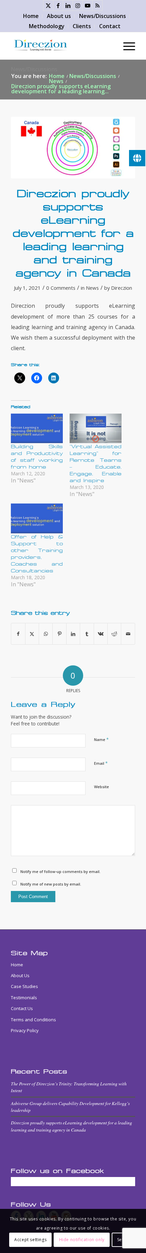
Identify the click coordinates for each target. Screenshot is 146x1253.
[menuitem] (31, 16)
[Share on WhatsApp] (45, 633)
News (92, 287)
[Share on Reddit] (114, 633)
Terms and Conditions (33, 1020)
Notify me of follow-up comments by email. (60, 871)
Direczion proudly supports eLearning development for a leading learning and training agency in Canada (71, 1126)
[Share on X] (32, 633)
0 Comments (60, 287)
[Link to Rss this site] (97, 5)
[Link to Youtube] (87, 5)
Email (101, 763)
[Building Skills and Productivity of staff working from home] (37, 428)
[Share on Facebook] (18, 633)
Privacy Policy (25, 1030)
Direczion (121, 287)
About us (59, 16)
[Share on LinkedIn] (73, 633)
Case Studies (24, 986)
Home (31, 16)
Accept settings (30, 1239)
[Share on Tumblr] (86, 633)
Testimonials (24, 997)
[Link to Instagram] (78, 5)
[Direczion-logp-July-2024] (60, 45)
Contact (110, 26)
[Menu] (125, 45)
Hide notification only (82, 1239)
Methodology (47, 26)
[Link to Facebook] (58, 5)
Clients (82, 26)
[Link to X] (48, 5)
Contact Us (22, 1008)
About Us (20, 975)
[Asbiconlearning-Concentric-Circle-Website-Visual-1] (73, 148)
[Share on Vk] (100, 633)
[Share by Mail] (128, 633)
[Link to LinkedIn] (68, 5)
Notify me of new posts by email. (50, 884)
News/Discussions (102, 16)
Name (101, 739)
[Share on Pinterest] (59, 633)
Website (101, 786)
